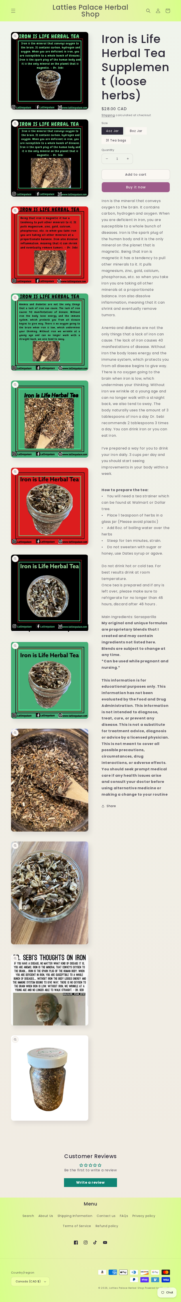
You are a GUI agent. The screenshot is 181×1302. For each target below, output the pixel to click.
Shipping (108, 115)
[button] (13, 11)
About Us (45, 1216)
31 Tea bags (116, 140)
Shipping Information (75, 1216)
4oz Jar (112, 131)
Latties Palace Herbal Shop (126, 1288)
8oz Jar (136, 131)
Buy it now (136, 187)
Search (28, 1216)
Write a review (90, 1182)
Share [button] (111, 806)
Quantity (108, 150)
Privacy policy (143, 1216)
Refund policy (107, 1226)
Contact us (106, 1216)
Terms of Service (77, 1226)
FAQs (124, 1216)
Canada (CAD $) (28, 1281)
